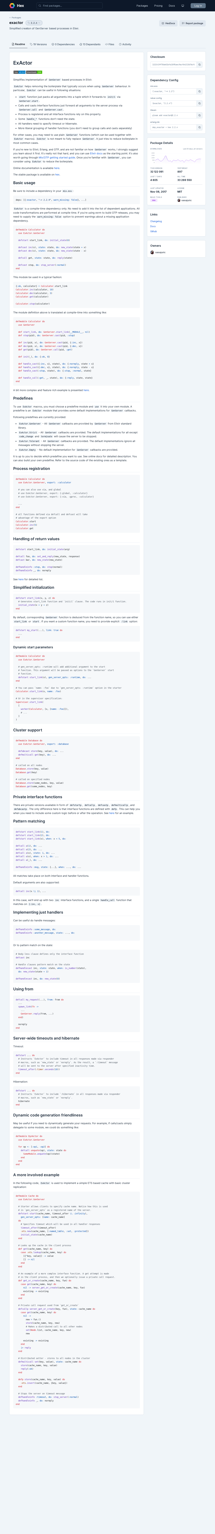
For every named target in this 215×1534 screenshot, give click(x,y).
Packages (142, 5)
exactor (16, 22)
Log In (198, 5)
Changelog (156, 221)
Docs (172, 5)
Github (153, 231)
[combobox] (70, 6)
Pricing (158, 5)
